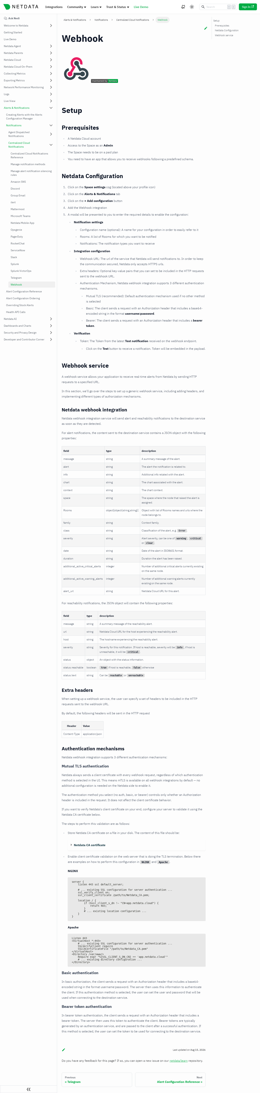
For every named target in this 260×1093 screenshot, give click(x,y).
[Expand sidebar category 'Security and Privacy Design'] (51, 333)
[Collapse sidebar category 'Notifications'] (51, 125)
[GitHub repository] (183, 7)
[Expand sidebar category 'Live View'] (51, 101)
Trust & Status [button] (116, 7)
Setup (216, 20)
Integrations (54, 7)
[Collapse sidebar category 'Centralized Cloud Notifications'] (51, 145)
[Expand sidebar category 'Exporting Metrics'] (51, 80)
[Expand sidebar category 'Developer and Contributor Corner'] (51, 339)
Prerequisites (222, 25)
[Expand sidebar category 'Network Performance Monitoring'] (51, 87)
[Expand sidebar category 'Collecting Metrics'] (51, 73)
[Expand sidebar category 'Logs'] (51, 94)
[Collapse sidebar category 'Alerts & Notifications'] (51, 108)
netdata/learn (179, 1061)
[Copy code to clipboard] (201, 882)
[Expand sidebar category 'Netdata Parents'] (51, 53)
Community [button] (75, 7)
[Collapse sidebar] (28, 1089)
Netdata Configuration (226, 30)
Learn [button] (95, 7)
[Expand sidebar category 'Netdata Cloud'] (51, 60)
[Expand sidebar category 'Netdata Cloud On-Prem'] (51, 67)
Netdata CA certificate (89, 845)
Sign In (246, 7)
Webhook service (224, 35)
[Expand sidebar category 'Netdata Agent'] (51, 46)
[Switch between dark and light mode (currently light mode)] (192, 7)
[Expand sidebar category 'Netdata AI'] (51, 319)
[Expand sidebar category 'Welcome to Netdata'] (51, 25)
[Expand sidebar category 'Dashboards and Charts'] (51, 326)
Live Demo (141, 7)
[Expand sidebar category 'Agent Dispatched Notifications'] (51, 134)
